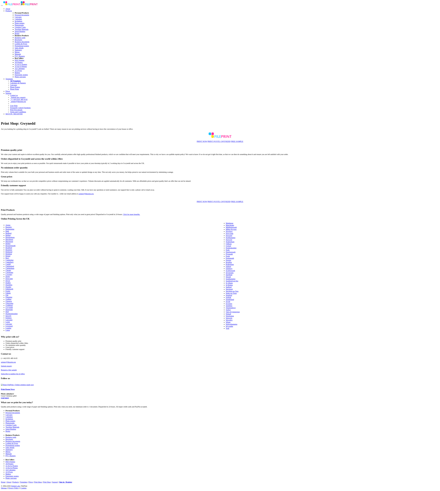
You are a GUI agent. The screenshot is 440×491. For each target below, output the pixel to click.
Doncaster (9, 279)
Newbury (229, 231)
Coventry (9, 275)
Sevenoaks (230, 273)
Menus (17, 52)
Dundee (8, 287)
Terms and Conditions (18, 112)
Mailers (17, 73)
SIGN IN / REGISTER (14, 114)
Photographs (19, 25)
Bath (7, 231)
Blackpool (9, 242)
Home (3, 482)
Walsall (228, 314)
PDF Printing (19, 60)
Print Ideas (38, 482)
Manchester (230, 225)
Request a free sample (9, 370)
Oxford (228, 246)
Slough (228, 277)
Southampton (230, 279)
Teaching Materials (21, 29)
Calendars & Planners (18, 83)
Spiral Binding (20, 31)
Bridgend (9, 252)
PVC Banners (20, 56)
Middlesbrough (231, 227)
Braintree (9, 250)
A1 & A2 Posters (21, 64)
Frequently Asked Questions (20, 108)
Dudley (8, 283)
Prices (8, 91)
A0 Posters (19, 62)
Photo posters (19, 23)
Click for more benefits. (131, 214)
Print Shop (47, 482)
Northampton (230, 238)
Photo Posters (15, 87)
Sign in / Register (65, 482)
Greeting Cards (20, 27)
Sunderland (230, 299)
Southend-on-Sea (232, 281)
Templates (9, 79)
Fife (7, 295)
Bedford (8, 233)
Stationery (18, 50)
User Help (14, 106)
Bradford (9, 248)
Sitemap (4, 488)
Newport (229, 236)
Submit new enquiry (18, 97)
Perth (228, 250)
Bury (7, 258)
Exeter (8, 291)
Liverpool (9, 326)
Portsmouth (230, 258)
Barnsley (9, 227)
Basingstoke (10, 229)
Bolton (8, 244)
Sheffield (229, 275)
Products (9, 11)
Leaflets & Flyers (21, 44)
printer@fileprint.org (18, 102)
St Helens (229, 285)
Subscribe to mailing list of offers (13, 374)
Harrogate (9, 310)
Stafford (229, 287)
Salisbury (229, 269)
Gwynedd (9, 308)
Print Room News (8, 389)
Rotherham (230, 264)
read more (5, 398)
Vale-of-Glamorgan (233, 312)
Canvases (18, 17)
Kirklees (9, 318)
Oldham (229, 244)
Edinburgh (9, 289)
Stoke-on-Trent (231, 293)
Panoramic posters (21, 75)
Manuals (18, 54)
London (8, 328)
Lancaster (9, 320)
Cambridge (10, 260)
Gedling (8, 299)
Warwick (229, 318)
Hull (7, 312)
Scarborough (230, 271)
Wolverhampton (231, 324)
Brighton (9, 254)
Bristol (8, 256)
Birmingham (10, 237)
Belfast (8, 235)
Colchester (9, 272)
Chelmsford (10, 266)
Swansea (229, 304)
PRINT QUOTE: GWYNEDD (219, 141)
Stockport (229, 289)
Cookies (23, 488)
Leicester (9, 324)
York (227, 328)
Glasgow (9, 301)
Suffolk (228, 297)
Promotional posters (22, 46)
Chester (8, 270)
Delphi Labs (15, 486)
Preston (228, 260)
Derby (8, 277)
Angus (8, 225)
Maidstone (229, 223)
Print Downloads (16, 110)
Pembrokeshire (231, 248)
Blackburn (9, 239)
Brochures (18, 40)
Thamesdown (231, 308)
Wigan (228, 322)
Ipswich (8, 316)
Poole (228, 256)
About (8, 9)
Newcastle (229, 234)
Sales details (19, 48)
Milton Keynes (231, 229)
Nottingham (230, 242)
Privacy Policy (13, 488)
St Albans (229, 283)
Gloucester (9, 303)
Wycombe (229, 326)
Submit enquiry (6, 366)
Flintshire (9, 297)
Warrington (230, 316)
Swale (228, 302)
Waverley (229, 320)
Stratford (229, 295)
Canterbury (10, 262)
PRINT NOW (202, 141)
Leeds (8, 322)
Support (8, 93)
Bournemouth (10, 246)
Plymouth (229, 254)
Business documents (22, 42)
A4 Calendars (20, 69)
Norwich (229, 240)
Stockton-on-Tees (232, 291)
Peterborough (230, 252)
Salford (228, 266)
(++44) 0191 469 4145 (19, 99)
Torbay (228, 310)
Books (17, 33)
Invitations (18, 21)
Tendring (229, 306)
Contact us (14, 95)
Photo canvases (20, 77)
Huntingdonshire (12, 314)
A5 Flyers (18, 71)
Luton (8, 330)
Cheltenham (10, 268)
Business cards (20, 38)
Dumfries (9, 285)
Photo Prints (14, 89)
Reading (229, 262)
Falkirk (8, 293)
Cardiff (8, 264)
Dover (8, 281)
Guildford (9, 305)
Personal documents (22, 15)
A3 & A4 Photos (21, 66)
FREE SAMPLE (237, 141)
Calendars (18, 19)
